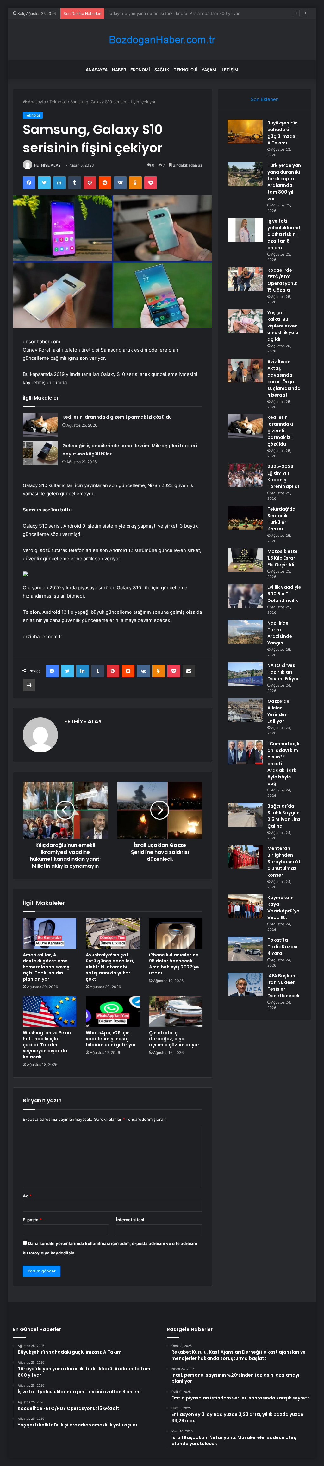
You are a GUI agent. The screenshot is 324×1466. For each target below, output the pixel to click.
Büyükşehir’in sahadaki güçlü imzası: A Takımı (282, 133)
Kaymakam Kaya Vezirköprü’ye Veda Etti (283, 907)
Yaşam (209, 69)
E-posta (32, 1219)
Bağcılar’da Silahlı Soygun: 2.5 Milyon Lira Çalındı (284, 816)
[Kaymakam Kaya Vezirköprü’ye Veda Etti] (245, 906)
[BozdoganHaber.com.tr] (162, 40)
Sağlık (161, 69)
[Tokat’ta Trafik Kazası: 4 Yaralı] (245, 949)
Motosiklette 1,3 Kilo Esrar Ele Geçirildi (282, 558)
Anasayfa (97, 69)
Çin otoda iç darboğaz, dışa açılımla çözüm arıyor (174, 1039)
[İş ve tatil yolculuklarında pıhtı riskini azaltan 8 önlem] (245, 230)
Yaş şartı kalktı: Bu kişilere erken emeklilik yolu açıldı (282, 325)
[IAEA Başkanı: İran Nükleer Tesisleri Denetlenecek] (245, 984)
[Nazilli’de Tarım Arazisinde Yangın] (245, 632)
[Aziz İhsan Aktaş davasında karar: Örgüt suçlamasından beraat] (245, 370)
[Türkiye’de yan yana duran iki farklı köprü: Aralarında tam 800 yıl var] (245, 174)
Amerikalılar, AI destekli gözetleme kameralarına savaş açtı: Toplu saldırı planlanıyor (46, 967)
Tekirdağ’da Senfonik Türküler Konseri (281, 519)
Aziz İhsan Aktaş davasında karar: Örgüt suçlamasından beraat (284, 378)
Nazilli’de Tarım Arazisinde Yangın (279, 633)
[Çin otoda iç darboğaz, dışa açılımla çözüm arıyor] (176, 1011)
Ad (27, 1195)
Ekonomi (140, 69)
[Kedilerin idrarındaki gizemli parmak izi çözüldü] (40, 425)
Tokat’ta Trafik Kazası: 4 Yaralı (283, 946)
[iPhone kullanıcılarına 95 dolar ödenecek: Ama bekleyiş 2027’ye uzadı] (176, 933)
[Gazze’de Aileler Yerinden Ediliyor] (245, 710)
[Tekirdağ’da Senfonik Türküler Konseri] (245, 518)
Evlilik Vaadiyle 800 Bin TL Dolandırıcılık (284, 594)
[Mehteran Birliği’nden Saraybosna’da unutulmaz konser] (245, 857)
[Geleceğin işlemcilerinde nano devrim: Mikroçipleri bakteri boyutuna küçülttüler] (40, 453)
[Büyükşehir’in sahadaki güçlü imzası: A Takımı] (245, 131)
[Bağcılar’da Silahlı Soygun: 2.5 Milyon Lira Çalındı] (245, 815)
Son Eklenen (265, 99)
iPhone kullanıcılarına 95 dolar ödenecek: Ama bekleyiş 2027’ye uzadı (174, 964)
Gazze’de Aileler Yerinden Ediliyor (278, 711)
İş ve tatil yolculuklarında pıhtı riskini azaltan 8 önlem (159, 13)
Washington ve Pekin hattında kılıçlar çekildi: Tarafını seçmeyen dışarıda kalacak (47, 1045)
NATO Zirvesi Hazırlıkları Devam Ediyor (283, 672)
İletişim (229, 69)
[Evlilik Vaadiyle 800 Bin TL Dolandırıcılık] (245, 596)
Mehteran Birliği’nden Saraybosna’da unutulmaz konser (283, 861)
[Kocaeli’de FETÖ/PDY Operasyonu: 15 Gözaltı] (245, 279)
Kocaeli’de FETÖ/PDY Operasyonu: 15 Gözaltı (282, 280)
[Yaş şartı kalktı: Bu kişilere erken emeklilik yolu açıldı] (245, 321)
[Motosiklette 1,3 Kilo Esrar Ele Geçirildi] (245, 560)
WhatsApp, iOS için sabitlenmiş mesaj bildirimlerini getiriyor (111, 1039)
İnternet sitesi (130, 1219)
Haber (119, 69)
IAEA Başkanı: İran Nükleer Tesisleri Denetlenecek (283, 986)
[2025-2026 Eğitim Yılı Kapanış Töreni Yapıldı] (245, 475)
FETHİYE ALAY (47, 165)
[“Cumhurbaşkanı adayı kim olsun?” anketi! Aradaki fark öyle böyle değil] (245, 752)
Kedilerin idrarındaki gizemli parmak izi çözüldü (117, 417)
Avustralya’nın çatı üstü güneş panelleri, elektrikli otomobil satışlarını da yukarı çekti (110, 967)
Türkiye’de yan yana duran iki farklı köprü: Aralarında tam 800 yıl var (284, 182)
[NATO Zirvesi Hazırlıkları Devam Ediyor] (245, 674)
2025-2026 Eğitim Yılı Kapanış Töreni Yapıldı (283, 476)
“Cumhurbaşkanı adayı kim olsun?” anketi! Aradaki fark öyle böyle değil (283, 763)
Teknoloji (185, 69)
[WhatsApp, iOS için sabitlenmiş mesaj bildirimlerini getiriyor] (113, 1011)
